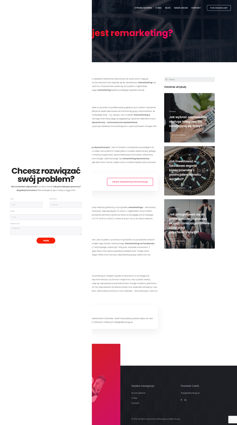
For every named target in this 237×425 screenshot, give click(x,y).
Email (12, 211)
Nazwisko (53, 199)
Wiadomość (14, 224)
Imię (11, 199)
